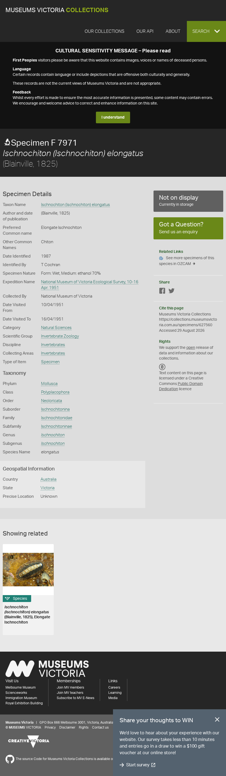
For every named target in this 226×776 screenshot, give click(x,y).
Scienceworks (16, 692)
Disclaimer (67, 727)
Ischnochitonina (55, 409)
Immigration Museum (21, 698)
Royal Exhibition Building (24, 703)
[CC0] (162, 367)
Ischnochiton (52, 435)
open (190, 348)
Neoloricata (51, 401)
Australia (49, 479)
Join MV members (70, 687)
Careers (114, 687)
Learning (115, 692)
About (173, 31)
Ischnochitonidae (56, 418)
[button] (206, 31)
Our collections (104, 31)
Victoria (48, 488)
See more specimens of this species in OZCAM (186, 261)
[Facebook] (162, 292)
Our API (145, 31)
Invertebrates (53, 345)
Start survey (137, 765)
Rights (83, 727)
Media (112, 698)
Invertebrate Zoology (60, 336)
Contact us (100, 727)
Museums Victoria (57, 10)
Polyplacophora (55, 392)
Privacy (50, 727)
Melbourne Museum (21, 687)
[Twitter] (171, 292)
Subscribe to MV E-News (75, 698)
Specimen (50, 362)
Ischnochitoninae (56, 426)
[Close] (217, 720)
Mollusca (49, 384)
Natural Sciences (56, 328)
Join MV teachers (70, 692)
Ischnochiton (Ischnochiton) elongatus (75, 205)
